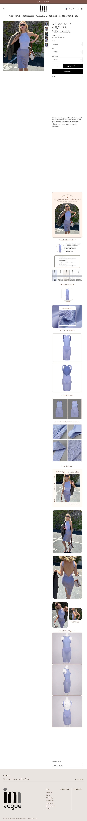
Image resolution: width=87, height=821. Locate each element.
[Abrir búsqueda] (4, 9)
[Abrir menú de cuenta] (78, 9)
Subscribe (79, 779)
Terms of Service (50, 806)
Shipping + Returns (57, 765)
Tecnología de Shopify (20, 818)
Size (53, 48)
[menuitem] (76, 16)
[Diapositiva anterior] (4, 46)
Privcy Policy (49, 798)
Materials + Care (56, 762)
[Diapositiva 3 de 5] (46, 34)
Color (53, 40)
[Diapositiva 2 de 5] (46, 29)
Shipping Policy (50, 803)
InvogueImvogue (11, 818)
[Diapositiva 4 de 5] (46, 39)
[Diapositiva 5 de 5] (46, 45)
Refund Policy (49, 800)
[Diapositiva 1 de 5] (46, 23)
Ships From (55, 56)
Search (48, 795)
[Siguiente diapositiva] (42, 46)
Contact (48, 808)
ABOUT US (49, 792)
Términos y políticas (32, 818)
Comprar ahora (67, 71)
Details (54, 76)
